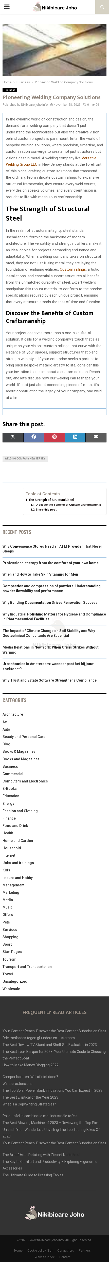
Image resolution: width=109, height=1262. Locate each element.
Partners (85, 1250)
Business (9, 90)
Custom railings (73, 269)
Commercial (13, 774)
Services (10, 930)
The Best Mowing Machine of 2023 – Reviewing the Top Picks (51, 1123)
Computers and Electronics (25, 781)
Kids (6, 870)
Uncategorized (15, 981)
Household (12, 848)
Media (8, 900)
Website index (45, 1257)
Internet (9, 855)
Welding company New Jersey (25, 458)
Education (11, 796)
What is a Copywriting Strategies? (29, 1104)
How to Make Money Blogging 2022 (31, 1065)
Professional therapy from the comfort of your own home (51, 563)
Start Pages (12, 952)
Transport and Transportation (27, 967)
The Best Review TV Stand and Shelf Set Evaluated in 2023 (50, 1045)
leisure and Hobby (18, 878)
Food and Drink (15, 826)
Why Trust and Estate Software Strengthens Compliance (50, 680)
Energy (8, 804)
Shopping (11, 937)
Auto (6, 729)
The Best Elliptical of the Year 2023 (30, 1097)
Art (5, 722)
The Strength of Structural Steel (51, 500)
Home (18, 1250)
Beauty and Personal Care (24, 737)
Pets (6, 922)
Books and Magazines (21, 759)
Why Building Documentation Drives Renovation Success (50, 603)
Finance (9, 818)
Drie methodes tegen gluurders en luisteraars (39, 1038)
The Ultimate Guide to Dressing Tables (33, 1175)
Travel (8, 974)
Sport (7, 944)
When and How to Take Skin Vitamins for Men (40, 574)
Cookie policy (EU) (39, 1250)
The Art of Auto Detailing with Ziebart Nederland (41, 1155)
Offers (8, 915)
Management (13, 885)
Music (8, 907)
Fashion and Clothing (20, 811)
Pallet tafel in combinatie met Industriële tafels (40, 1116)
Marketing (11, 892)
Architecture (13, 714)
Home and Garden (18, 841)
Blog (6, 744)
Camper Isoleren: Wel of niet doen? (30, 1077)
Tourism (9, 959)
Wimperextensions (17, 1084)
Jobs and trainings (18, 863)
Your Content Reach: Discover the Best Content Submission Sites (54, 1031)
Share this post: (46, 509)
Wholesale (11, 989)
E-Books (10, 789)
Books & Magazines (19, 751)
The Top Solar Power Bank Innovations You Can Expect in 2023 (52, 1090)
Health (8, 833)
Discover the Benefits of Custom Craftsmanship (68, 504)
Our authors (65, 1250)
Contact (64, 1257)
